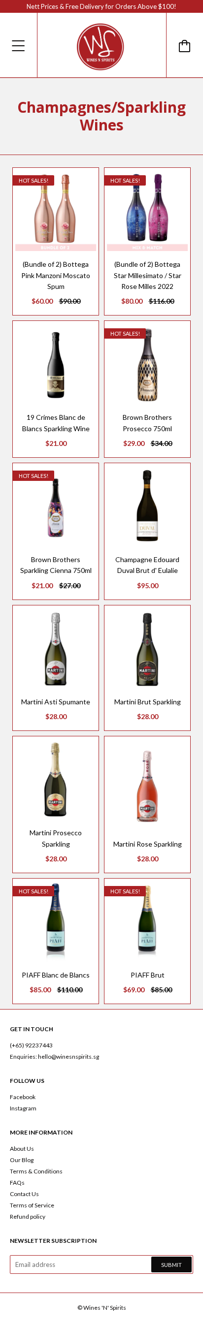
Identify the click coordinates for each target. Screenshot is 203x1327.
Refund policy (27, 1216)
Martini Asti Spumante (55, 701)
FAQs (17, 1182)
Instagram (23, 1108)
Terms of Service (32, 1205)
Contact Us (24, 1194)
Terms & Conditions (36, 1171)
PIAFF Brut (148, 975)
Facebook (22, 1097)
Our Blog (22, 1160)
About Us (22, 1148)
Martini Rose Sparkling (147, 844)
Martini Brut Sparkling (147, 701)
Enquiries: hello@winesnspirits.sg (54, 1056)
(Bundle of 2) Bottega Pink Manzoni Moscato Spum (55, 275)
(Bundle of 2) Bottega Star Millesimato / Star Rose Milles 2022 (147, 275)
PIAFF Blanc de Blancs (56, 975)
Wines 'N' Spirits (104, 1307)
